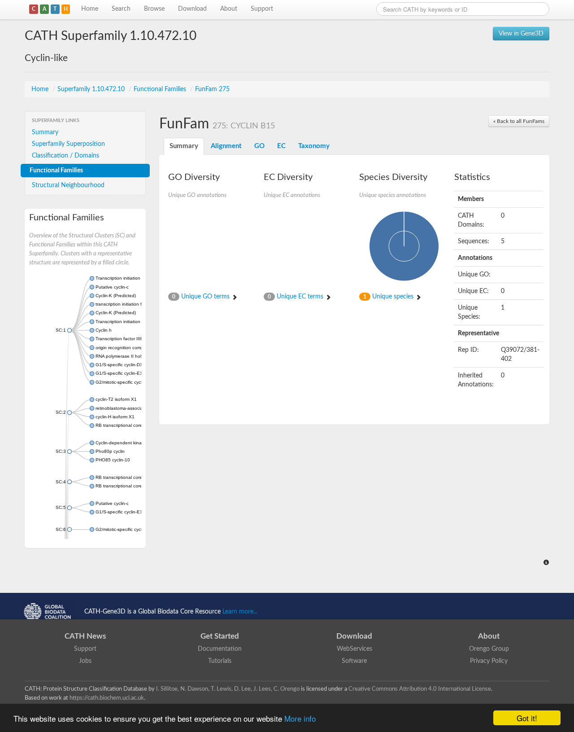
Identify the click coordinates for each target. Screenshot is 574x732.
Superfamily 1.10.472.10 (91, 89)
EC (281, 146)
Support (262, 9)
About (228, 9)
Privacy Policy (489, 661)
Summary (45, 132)
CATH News (85, 636)
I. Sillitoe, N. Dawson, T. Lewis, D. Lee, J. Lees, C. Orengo (228, 689)
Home (89, 9)
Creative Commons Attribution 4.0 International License (419, 689)
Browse (154, 9)
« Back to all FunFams (518, 121)
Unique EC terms (296, 297)
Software (354, 661)
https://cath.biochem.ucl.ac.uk (107, 698)
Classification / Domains (65, 156)
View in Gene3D (521, 34)
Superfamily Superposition (68, 144)
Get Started (219, 636)
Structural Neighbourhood (68, 185)
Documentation (220, 649)
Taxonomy (314, 146)
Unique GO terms (201, 297)
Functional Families (161, 89)
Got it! (527, 717)
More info (300, 718)
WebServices (354, 649)
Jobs (85, 661)
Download (192, 9)
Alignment (226, 146)
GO (259, 146)
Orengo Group (489, 649)
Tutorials (219, 661)
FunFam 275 (212, 89)
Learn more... (239, 612)
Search (121, 9)
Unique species (389, 297)
